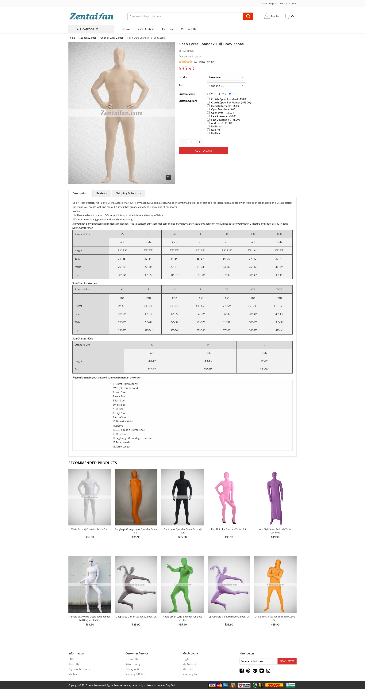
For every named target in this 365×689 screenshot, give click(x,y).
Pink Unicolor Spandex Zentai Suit (229, 529)
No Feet (215, 129)
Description (79, 193)
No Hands (217, 126)
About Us (73, 664)
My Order (187, 669)
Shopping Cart (190, 674)
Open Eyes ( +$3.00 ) (222, 112)
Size (181, 85)
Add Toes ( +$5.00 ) (221, 123)
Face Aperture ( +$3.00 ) (224, 116)
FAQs (71, 659)
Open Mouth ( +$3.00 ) (223, 109)
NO (234, 94)
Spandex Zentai (87, 37)
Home (126, 29)
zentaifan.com (95, 685)
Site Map (73, 674)
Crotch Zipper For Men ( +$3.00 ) (229, 99)
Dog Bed (170, 685)
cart (294, 16)
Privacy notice (133, 669)
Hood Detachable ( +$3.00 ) (226, 105)
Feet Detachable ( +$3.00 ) (225, 119)
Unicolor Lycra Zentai (111, 37)
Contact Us (131, 659)
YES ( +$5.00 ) (218, 94)
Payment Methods (79, 669)
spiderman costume (154, 685)
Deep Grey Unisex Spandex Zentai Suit (136, 616)
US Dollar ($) (287, 3)
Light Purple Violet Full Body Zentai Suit (229, 616)
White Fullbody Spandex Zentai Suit (89, 529)
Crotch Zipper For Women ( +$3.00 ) (231, 102)
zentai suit (137, 685)
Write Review (206, 61)
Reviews (101, 193)
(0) (195, 61)
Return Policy (132, 664)
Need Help (268, 3)
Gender (183, 77)
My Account (189, 664)
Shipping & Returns (128, 193)
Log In (275, 16)
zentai (127, 685)
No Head (216, 133)
